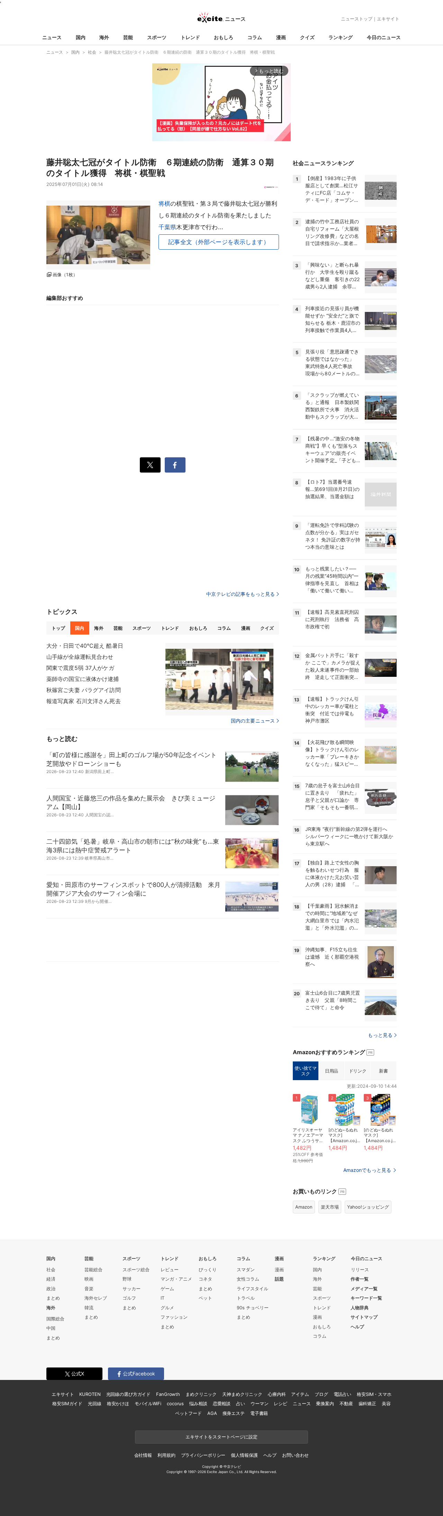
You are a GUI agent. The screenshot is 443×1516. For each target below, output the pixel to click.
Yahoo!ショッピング (368, 1207)
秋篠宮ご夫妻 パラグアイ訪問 (83, 690)
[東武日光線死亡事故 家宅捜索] (219, 679)
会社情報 (143, 1455)
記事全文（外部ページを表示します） (218, 242)
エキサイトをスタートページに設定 (221, 1436)
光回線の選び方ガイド (128, 1394)
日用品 (331, 1071)
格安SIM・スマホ (374, 1394)
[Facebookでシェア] (175, 465)
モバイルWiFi (148, 1403)
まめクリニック (201, 1394)
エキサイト (388, 18)
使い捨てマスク (305, 1070)
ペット (205, 1298)
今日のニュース (384, 37)
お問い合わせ (295, 1455)
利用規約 (166, 1455)
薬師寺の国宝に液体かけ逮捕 (82, 678)
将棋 (164, 203)
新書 (383, 1071)
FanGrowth (168, 1394)
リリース (360, 1269)
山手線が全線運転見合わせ (79, 656)
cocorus (175, 1403)
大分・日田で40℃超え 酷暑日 (84, 645)
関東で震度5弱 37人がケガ (80, 667)
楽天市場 (330, 1207)
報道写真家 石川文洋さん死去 (83, 701)
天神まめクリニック (242, 1394)
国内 (80, 37)
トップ (58, 628)
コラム (254, 37)
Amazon (304, 1207)
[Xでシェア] (150, 465)
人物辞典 (360, 1307)
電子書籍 (259, 1413)
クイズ (307, 37)
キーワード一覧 (366, 1298)
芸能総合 (93, 1269)
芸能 (128, 37)
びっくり (208, 1269)
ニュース (52, 37)
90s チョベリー (253, 1307)
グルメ (167, 1307)
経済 (50, 1279)
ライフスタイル (252, 1288)
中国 (50, 1328)
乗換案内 (325, 1403)
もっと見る (380, 1035)
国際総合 (55, 1318)
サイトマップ (364, 1317)
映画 (88, 1279)
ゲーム (167, 1288)
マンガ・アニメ (176, 1279)
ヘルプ (357, 1326)
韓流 (88, 1307)
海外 (104, 37)
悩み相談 (198, 1403)
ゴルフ (129, 1298)
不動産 (346, 1403)
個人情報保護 (244, 1455)
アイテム (300, 1394)
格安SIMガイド (67, 1403)
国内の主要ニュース (253, 720)
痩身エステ (234, 1413)
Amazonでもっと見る (367, 1170)
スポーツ (156, 37)
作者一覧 (360, 1279)
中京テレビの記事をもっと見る (240, 594)
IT (162, 1298)
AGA (212, 1413)
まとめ (53, 1298)
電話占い (342, 1394)
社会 (50, 1269)
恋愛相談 (221, 1403)
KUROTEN (89, 1394)
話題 (279, 1279)
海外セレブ (95, 1298)
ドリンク (357, 1071)
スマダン (246, 1269)
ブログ (321, 1394)
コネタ (205, 1279)
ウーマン (259, 1403)
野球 (127, 1279)
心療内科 (277, 1394)
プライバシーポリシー (203, 1455)
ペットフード (188, 1413)
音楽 (88, 1288)
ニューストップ (356, 18)
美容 (386, 1403)
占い (240, 1403)
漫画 (281, 37)
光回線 (94, 1403)
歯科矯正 (367, 1403)
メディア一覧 (364, 1288)
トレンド (190, 37)
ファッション (174, 1317)
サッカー (132, 1288)
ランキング (340, 37)
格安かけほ (118, 1403)
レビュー (170, 1269)
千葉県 (167, 227)
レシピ (280, 1403)
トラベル (246, 1298)
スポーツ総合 (136, 1269)
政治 (50, 1288)
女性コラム (248, 1279)
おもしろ (223, 37)
